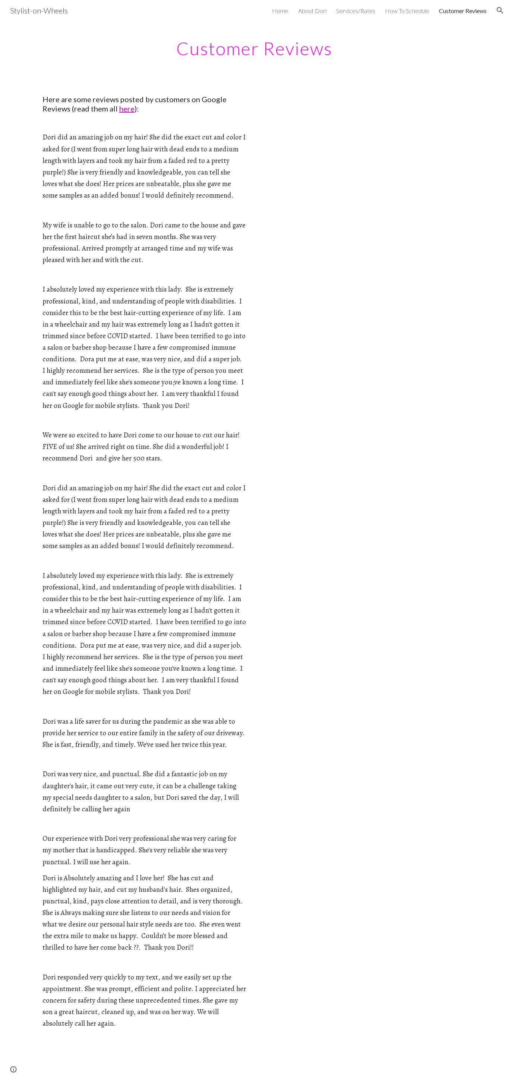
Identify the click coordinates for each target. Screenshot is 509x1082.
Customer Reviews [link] (463, 10)
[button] (500, 10)
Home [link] (280, 10)
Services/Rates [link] (355, 10)
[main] (254, 46)
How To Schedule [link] (407, 10)
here (127, 108)
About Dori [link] (312, 10)
